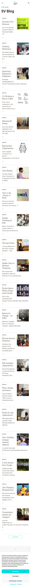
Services (4, 18)
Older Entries (15, 536)
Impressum (19, 584)
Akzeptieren (15, 571)
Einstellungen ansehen (15, 581)
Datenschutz (13, 584)
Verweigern (15, 576)
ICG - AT (15, 3)
